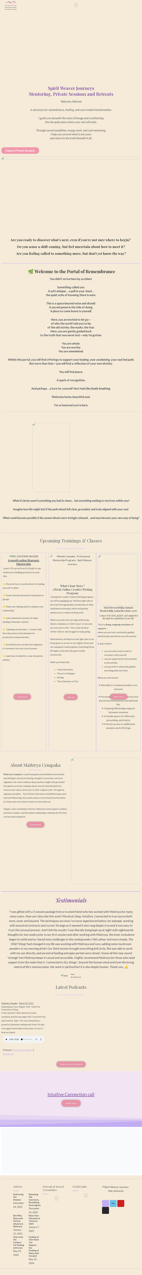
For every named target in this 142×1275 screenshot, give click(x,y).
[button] (76, 5)
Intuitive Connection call (71, 1094)
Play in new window (22, 1050)
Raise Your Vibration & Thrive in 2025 (34, 1219)
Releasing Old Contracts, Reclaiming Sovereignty (35, 1199)
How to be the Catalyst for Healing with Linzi (18, 1242)
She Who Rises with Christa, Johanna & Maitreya (18, 1221)
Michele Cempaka (9, 1003)
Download (8, 1053)
